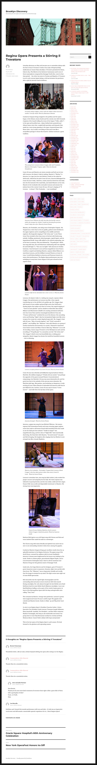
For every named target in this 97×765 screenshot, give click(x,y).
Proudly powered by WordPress (24, 758)
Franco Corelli (80, 214)
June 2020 (73, 108)
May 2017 (73, 150)
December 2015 (75, 170)
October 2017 (74, 142)
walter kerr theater (74, 259)
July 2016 (73, 161)
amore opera (73, 201)
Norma (72, 238)
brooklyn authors (74, 209)
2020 (79, 199)
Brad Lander (73, 206)
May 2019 (73, 118)
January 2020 (74, 111)
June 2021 (73, 107)
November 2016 (75, 157)
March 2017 (74, 153)
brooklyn (80, 206)
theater (79, 254)
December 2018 (75, 124)
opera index (82, 238)
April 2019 (73, 119)
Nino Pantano (9, 69)
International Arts (10, 73)
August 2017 (74, 145)
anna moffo (81, 201)
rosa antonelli (73, 249)
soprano (72, 252)
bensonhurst (85, 204)
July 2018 (73, 130)
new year (72, 236)
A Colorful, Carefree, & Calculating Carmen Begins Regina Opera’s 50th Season (79, 93)
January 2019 (74, 122)
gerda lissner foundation (76, 217)
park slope (72, 241)
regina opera (15, 76)
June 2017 (73, 148)
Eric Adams (73, 214)
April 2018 (73, 134)
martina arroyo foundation (76, 230)
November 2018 (75, 126)
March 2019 (74, 121)
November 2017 (75, 140)
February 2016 (74, 167)
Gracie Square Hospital (76, 220)
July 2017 (73, 146)
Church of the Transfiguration (77, 212)
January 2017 (74, 154)
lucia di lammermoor (75, 225)
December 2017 (75, 138)
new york (78, 236)
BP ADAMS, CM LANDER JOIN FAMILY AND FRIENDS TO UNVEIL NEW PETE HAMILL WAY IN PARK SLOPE (80, 70)
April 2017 (73, 151)
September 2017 (75, 143)
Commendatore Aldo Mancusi (19, 658)
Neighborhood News (76, 186)
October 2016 (74, 159)
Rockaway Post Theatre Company (78, 246)
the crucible (86, 254)
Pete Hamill (80, 241)
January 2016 (74, 169)
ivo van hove (73, 222)
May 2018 (73, 132)
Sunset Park (73, 254)
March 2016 (74, 165)
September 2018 (75, 129)
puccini (86, 241)
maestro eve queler (75, 228)
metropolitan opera (75, 233)
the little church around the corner (78, 257)
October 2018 (74, 127)
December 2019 (75, 113)
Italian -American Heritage (77, 184)
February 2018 (74, 135)
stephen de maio (80, 252)
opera (76, 238)
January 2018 (74, 137)
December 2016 (75, 156)
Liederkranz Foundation (84, 222)
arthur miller (73, 204)
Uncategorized (74, 187)
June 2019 (73, 116)
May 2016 (73, 164)
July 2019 (73, 115)
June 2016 (73, 162)
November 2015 (75, 172)
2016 (75, 199)
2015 (71, 199)
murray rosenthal (85, 233)
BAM (79, 204)
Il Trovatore (8, 76)
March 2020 (74, 110)
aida (83, 199)
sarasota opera (82, 249)
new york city (85, 236)
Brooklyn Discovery (16, 11)
